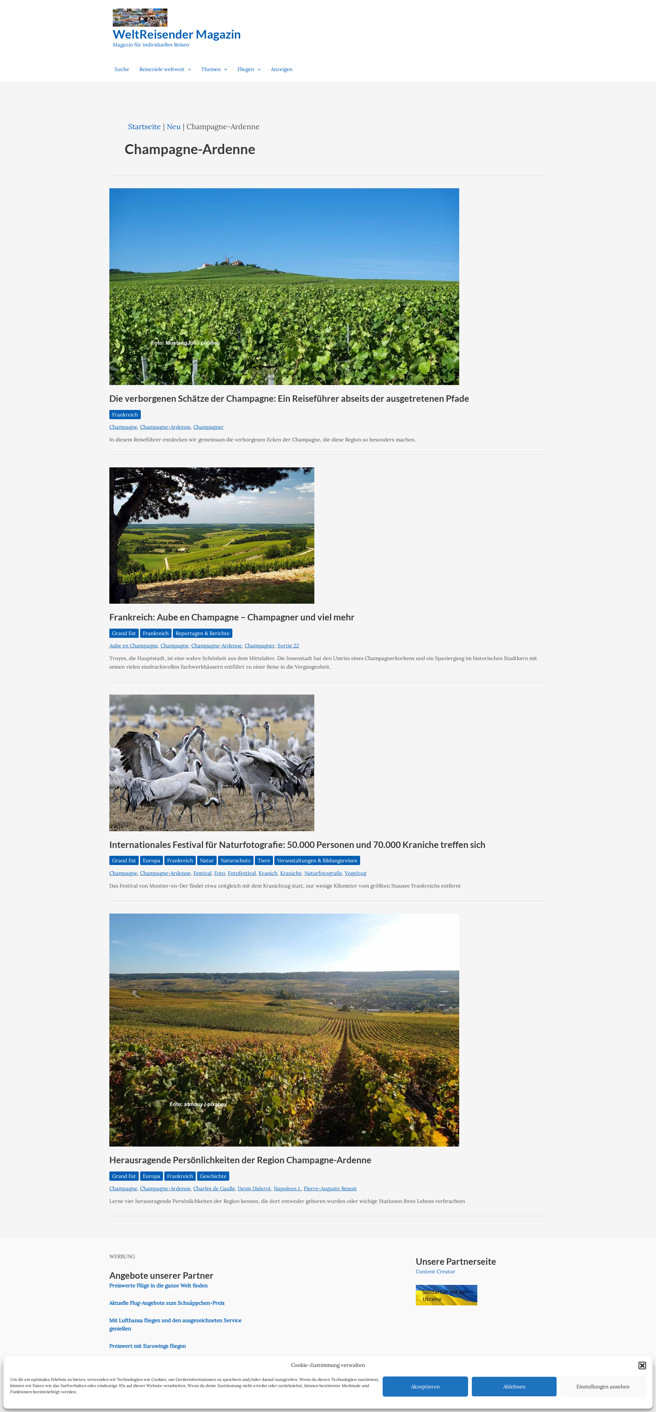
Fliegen (245, 69)
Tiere (264, 860)
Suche (121, 69)
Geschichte (213, 1176)
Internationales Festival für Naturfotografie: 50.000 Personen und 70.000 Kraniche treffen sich (297, 844)
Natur (207, 860)
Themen (211, 69)
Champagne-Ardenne (165, 427)
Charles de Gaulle (214, 1188)
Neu (174, 126)
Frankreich (125, 414)
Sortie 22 (288, 645)
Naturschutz (236, 860)
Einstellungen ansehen (603, 1386)
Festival (202, 873)
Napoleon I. (287, 1188)
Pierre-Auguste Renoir (330, 1188)
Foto (219, 873)
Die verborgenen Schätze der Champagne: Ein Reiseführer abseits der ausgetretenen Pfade (289, 398)
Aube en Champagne (133, 645)
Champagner (208, 427)
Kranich (268, 873)
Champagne (123, 427)
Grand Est (124, 633)
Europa (151, 860)
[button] (642, 1365)
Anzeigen (281, 69)
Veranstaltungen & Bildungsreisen (317, 860)
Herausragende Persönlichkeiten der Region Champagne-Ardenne (240, 1159)
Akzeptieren (425, 1386)
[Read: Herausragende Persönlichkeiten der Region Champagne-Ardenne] (284, 1029)
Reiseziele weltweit (161, 69)
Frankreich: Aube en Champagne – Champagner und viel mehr (232, 617)
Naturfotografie (323, 873)
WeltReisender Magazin (177, 34)
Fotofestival (242, 873)
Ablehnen (514, 1386)
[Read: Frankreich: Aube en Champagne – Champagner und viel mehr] (211, 535)
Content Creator (435, 1271)
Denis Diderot (254, 1188)
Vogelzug (355, 873)
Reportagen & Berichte (203, 633)
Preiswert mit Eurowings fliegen (147, 1346)
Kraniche (291, 873)
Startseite (144, 126)
